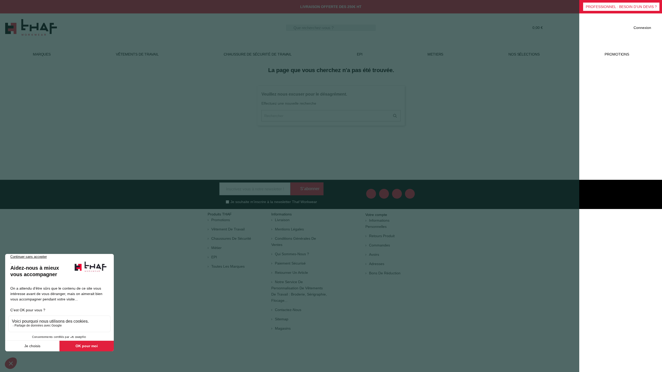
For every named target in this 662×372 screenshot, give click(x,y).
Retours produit (382, 236)
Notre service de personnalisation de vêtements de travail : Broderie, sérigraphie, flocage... (299, 291)
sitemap (281, 319)
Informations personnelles (377, 223)
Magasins (283, 328)
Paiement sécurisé (290, 263)
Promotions (220, 220)
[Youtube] (384, 194)
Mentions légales (289, 229)
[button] (621, 7)
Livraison (282, 220)
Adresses (376, 264)
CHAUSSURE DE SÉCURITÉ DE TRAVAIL (258, 54)
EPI (360, 54)
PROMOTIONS (617, 54)
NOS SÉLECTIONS (524, 54)
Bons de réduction (385, 273)
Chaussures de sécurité (231, 238)
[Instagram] (410, 194)
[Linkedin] (397, 194)
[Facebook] (371, 194)
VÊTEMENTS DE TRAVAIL (137, 54)
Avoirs (374, 254)
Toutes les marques (228, 266)
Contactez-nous (288, 310)
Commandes (379, 245)
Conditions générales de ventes (293, 241)
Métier (216, 248)
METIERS (435, 54)
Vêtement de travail (228, 229)
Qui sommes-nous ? (292, 254)
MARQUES (42, 54)
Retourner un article (291, 272)
